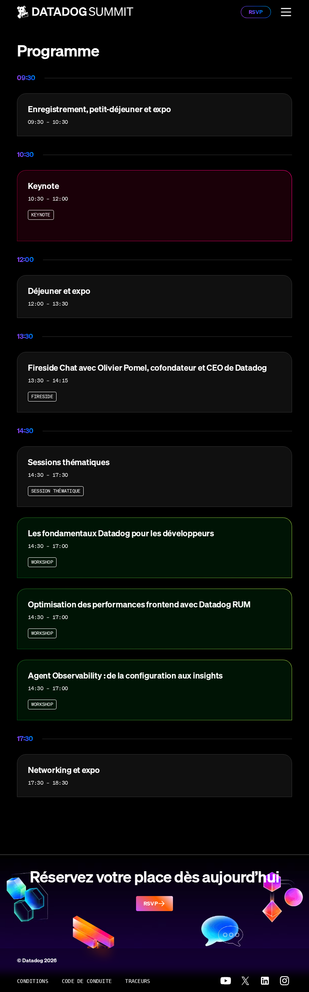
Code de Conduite (87, 981)
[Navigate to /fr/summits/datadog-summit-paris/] (75, 12)
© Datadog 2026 (37, 960)
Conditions (32, 981)
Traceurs (137, 981)
